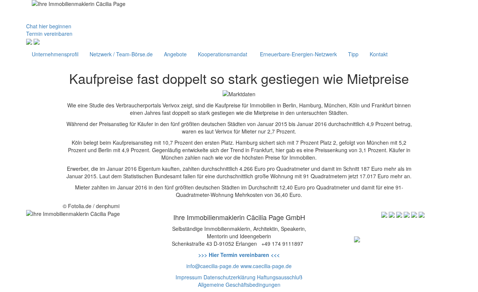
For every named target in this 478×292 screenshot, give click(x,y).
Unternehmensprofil (55, 54)
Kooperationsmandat (222, 54)
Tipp (353, 54)
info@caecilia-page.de (212, 266)
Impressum (189, 277)
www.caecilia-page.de (266, 266)
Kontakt (379, 54)
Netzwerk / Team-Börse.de (121, 54)
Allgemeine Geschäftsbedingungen (239, 284)
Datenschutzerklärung (229, 277)
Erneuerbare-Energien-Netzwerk (297, 54)
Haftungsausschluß (279, 277)
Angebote (175, 54)
